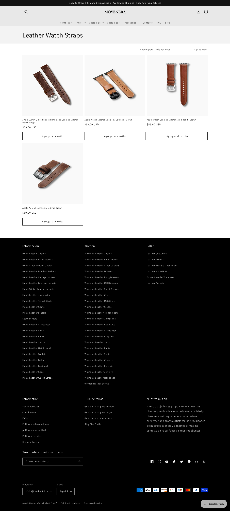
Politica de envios (32, 436)
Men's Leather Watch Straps (37, 377)
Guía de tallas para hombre (99, 406)
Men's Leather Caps (33, 371)
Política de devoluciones (35, 424)
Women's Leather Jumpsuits (100, 318)
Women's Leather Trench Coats (101, 312)
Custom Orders (30, 442)
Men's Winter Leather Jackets (38, 289)
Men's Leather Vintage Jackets (38, 277)
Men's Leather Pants (33, 336)
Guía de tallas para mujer (98, 412)
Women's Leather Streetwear (100, 330)
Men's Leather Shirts (33, 330)
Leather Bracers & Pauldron (162, 265)
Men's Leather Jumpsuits (36, 295)
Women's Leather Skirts (97, 354)
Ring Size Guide (93, 424)
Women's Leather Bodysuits (100, 324)
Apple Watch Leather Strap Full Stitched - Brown (108, 119)
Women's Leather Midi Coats (100, 300)
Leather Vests (29, 318)
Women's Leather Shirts (97, 342)
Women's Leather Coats (97, 295)
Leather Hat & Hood (157, 271)
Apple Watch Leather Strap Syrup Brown (42, 208)
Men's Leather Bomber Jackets (39, 271)
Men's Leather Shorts (33, 342)
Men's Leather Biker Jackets (37, 259)
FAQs (25, 418)
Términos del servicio (93, 503)
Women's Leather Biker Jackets (102, 259)
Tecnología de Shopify (48, 503)
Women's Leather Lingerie (99, 365)
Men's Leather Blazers (34, 312)
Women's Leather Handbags (100, 377)
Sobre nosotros (30, 406)
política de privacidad (34, 430)
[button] (26, 11)
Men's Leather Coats (33, 306)
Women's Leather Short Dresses (102, 289)
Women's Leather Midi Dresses (101, 283)
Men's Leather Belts (33, 360)
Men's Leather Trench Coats (37, 300)
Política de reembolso (70, 503)
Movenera (33, 503)
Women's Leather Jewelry (99, 371)
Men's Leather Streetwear (36, 324)
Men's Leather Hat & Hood (36, 348)
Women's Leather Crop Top (99, 336)
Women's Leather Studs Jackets (102, 265)
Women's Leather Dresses (99, 271)
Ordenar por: (146, 49)
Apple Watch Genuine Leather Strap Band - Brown (171, 119)
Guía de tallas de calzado (98, 418)
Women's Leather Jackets (98, 253)
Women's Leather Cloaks (98, 306)
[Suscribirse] (79, 461)
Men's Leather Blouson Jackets (39, 283)
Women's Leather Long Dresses (102, 277)
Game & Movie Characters (160, 277)
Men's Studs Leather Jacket (37, 265)
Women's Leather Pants (97, 348)
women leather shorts (97, 383)
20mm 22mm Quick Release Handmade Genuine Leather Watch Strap (50, 121)
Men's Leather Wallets (34, 354)
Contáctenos (29, 412)
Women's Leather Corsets (98, 360)
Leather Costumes (157, 253)
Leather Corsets (155, 283)
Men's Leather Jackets (34, 253)
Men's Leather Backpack (35, 365)
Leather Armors (155, 259)
